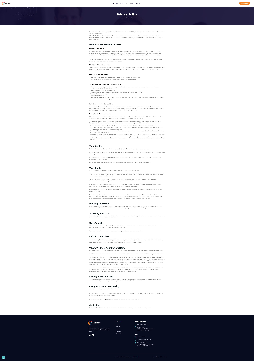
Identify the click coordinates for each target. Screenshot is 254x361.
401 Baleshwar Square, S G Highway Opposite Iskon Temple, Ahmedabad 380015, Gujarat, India (145, 344)
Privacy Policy (163, 357)
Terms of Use (156, 357)
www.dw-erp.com (106, 300)
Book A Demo (244, 3)
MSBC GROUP (135, 357)
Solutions (122, 3)
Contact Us (138, 3)
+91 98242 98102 (141, 337)
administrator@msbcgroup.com (108, 308)
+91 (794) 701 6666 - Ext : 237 (144, 340)
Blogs (131, 3)
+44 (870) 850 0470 (141, 324)
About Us (115, 3)
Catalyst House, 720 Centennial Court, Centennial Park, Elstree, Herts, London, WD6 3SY (145, 329)
